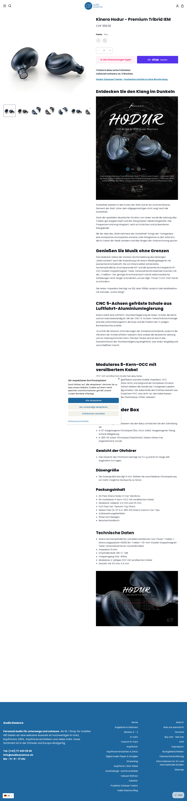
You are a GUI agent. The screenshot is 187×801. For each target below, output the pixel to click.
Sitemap (179, 769)
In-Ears (134, 737)
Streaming (132, 761)
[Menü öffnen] (3, 5)
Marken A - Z (131, 732)
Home (134, 722)
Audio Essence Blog (127, 790)
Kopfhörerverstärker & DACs (122, 751)
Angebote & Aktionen (126, 727)
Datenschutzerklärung (171, 756)
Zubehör (133, 780)
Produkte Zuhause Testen (124, 785)
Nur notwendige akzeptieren (93, 407)
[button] (8, 795)
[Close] (119, 379)
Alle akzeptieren (94, 400)
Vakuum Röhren (129, 775)
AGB (181, 741)
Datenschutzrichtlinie (78, 421)
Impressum (178, 746)
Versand (179, 732)
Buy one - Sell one (174, 737)
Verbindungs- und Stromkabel (121, 771)
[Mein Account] (176, 6)
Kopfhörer (132, 746)
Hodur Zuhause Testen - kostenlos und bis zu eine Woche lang (132, 79)
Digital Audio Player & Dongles (122, 756)
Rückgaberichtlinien (173, 751)
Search (180, 722)
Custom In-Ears (129, 741)
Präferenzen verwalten (93, 413)
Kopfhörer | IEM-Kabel (126, 766)
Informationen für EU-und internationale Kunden (170, 763)
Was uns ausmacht (173, 727)
